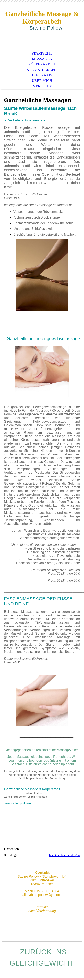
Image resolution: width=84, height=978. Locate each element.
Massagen (42, 59)
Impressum (42, 86)
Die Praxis (42, 75)
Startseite (42, 53)
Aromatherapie (42, 70)
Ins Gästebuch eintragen (64, 855)
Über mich (42, 81)
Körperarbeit (42, 64)
